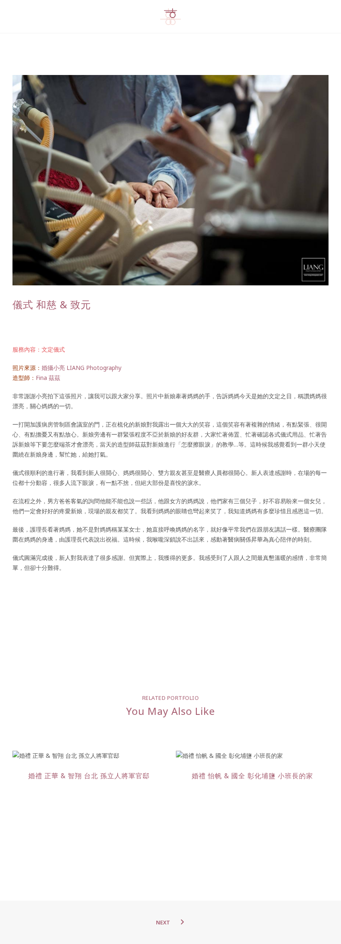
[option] (89, 767)
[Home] (170, 17)
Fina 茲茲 (48, 378)
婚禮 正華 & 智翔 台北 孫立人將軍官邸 (89, 775)
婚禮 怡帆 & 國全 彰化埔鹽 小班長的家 (252, 775)
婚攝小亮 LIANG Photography (81, 368)
